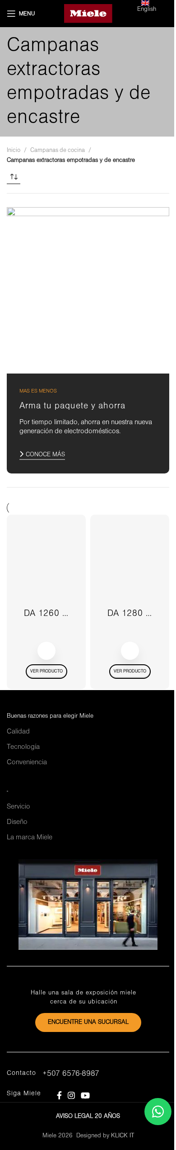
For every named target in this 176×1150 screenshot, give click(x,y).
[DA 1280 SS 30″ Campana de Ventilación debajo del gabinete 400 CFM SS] (130, 562)
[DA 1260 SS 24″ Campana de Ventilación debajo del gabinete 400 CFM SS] (46, 562)
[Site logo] (88, 13)
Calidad (18, 732)
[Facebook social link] (59, 1095)
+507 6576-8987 (70, 1073)
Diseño (17, 822)
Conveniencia (27, 762)
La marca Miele (29, 837)
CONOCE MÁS (45, 454)
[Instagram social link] (71, 1095)
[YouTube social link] (85, 1095)
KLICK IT (122, 1135)
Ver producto (46, 671)
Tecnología (23, 747)
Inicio (13, 150)
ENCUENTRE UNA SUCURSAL (88, 1022)
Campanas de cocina (57, 150)
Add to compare (46, 651)
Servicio (18, 807)
